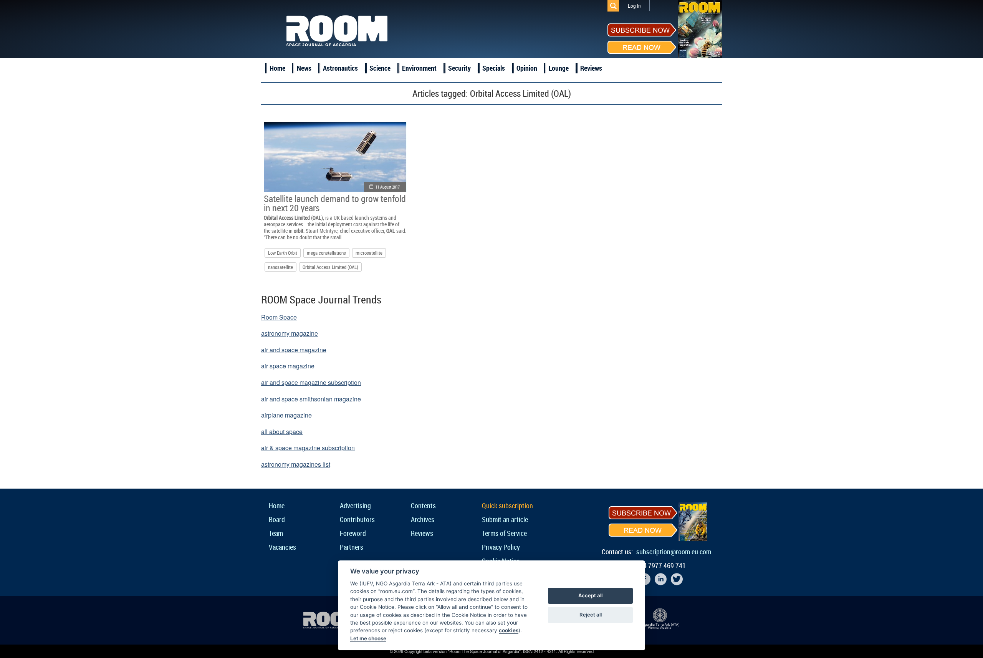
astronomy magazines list (295, 464)
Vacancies (282, 547)
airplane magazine (286, 415)
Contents (423, 505)
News (304, 68)
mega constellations (326, 252)
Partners (351, 547)
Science (380, 68)
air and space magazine (293, 349)
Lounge (559, 68)
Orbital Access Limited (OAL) (330, 267)
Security (459, 68)
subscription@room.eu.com (673, 551)
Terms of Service (504, 533)
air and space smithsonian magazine (311, 398)
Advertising (355, 505)
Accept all (590, 595)
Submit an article (505, 519)
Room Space (279, 317)
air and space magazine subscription (311, 382)
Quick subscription (507, 505)
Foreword (353, 533)
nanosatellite (280, 267)
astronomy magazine (289, 333)
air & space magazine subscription (308, 447)
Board (277, 519)
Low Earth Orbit (282, 252)
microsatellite (369, 252)
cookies (508, 630)
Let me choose (368, 638)
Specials (493, 68)
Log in (634, 5)
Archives (422, 519)
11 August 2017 (388, 187)
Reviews (591, 68)
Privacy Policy (501, 547)
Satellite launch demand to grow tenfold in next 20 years (335, 203)
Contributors (357, 519)
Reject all (590, 615)
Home (277, 68)
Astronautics (340, 68)
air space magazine (287, 365)
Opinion (526, 68)
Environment (419, 68)
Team (276, 533)
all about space (282, 431)
